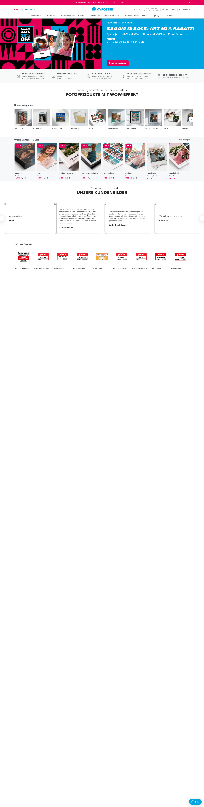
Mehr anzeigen (184, 140)
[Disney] (157, 15)
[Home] (102, 9)
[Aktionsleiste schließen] (189, 2)
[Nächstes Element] (192, 119)
